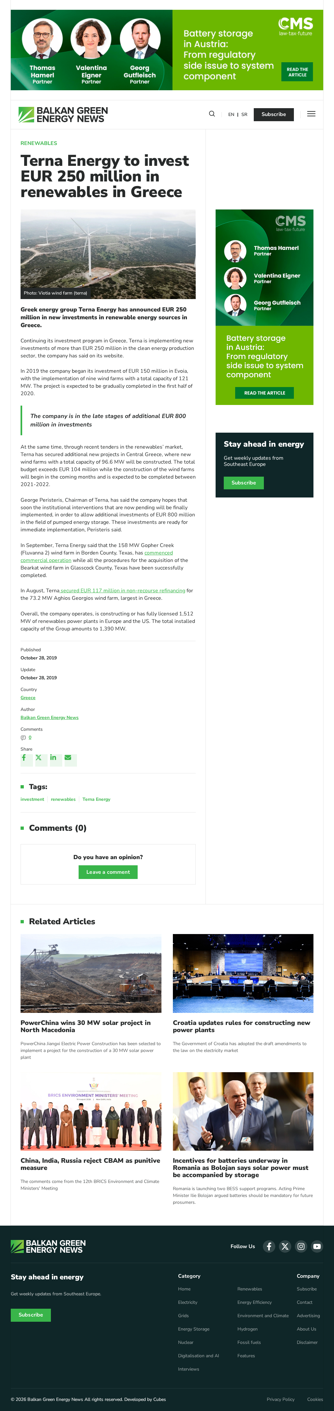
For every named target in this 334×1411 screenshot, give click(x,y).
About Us (306, 1329)
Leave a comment (107, 872)
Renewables (39, 143)
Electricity (187, 1302)
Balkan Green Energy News (50, 717)
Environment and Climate (263, 1315)
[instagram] (301, 1246)
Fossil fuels (249, 1342)
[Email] (71, 760)
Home (184, 1289)
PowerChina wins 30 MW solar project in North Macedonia (86, 1026)
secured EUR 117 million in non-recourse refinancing (122, 590)
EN (231, 115)
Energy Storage (193, 1329)
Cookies (315, 1399)
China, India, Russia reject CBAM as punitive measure (90, 1164)
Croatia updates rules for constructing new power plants (241, 1026)
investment (32, 799)
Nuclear (185, 1342)
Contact (304, 1302)
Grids (183, 1315)
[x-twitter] (285, 1246)
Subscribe (274, 114)
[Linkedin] (56, 760)
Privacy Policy (281, 1399)
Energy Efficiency (254, 1302)
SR (244, 115)
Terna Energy (96, 799)
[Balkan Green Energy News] (63, 114)
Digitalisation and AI (198, 1356)
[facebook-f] (269, 1246)
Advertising (308, 1315)
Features (246, 1356)
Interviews (188, 1369)
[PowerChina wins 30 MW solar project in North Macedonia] (91, 973)
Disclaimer (307, 1342)
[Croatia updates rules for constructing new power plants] (243, 973)
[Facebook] (27, 760)
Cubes (159, 1399)
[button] (212, 115)
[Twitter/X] (41, 760)
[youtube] (317, 1246)
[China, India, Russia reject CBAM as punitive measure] (91, 1111)
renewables (63, 799)
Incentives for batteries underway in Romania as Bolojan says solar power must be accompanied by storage (241, 1168)
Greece (28, 698)
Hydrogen (247, 1329)
